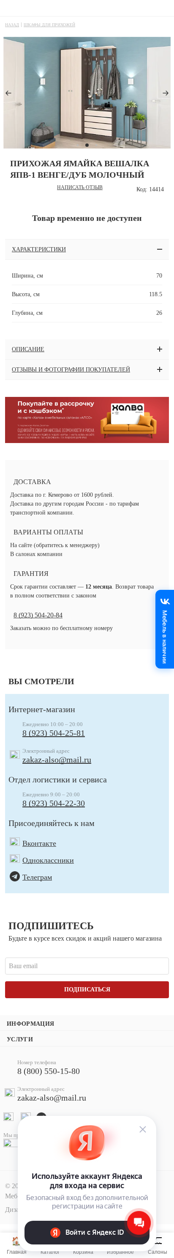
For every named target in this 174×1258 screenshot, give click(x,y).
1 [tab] (78, 145)
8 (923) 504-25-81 (53, 733)
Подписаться (87, 989)
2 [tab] (86, 145)
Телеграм (37, 877)
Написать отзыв (80, 187)
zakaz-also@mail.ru (56, 759)
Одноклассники (48, 860)
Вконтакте (39, 843)
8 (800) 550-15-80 (48, 1071)
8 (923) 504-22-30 (53, 803)
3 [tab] (95, 145)
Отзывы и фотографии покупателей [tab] (71, 369)
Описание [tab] (28, 349)
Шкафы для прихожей (49, 24)
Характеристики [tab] (39, 249)
